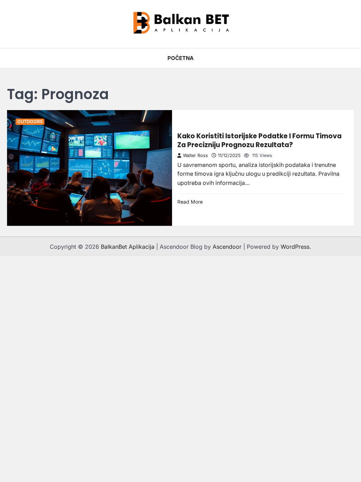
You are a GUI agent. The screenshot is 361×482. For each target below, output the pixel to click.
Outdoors (30, 121)
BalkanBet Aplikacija (127, 246)
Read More (190, 202)
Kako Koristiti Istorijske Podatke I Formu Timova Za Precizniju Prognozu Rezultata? (259, 140)
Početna (180, 58)
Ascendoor (227, 246)
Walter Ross (195, 155)
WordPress (295, 246)
